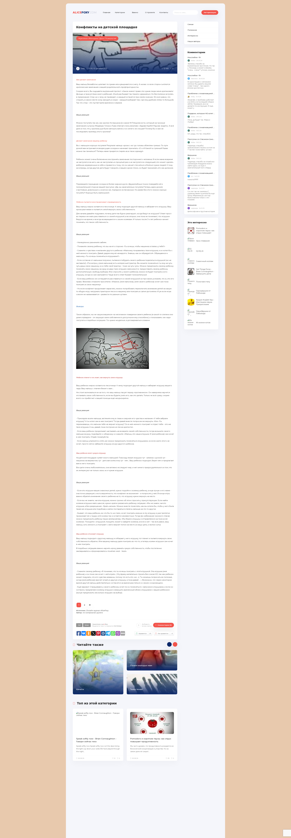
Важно (135, 12)
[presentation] (169, 644)
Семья (190, 24)
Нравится (145, 633)
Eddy (83, 69)
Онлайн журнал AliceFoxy (97, 610)
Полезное (192, 30)
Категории (120, 12)
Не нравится (165, 633)
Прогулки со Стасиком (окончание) (201, 139)
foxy (85, 12)
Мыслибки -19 (194, 57)
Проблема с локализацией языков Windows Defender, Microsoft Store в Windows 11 (201, 93)
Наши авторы (194, 41)
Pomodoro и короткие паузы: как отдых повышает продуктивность (150, 740)
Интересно (193, 36)
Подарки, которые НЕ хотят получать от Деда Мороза (201, 113)
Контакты (163, 12)
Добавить (146, 625)
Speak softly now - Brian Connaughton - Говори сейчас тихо (96, 740)
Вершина (192, 155)
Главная (106, 12)
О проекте (150, 12)
